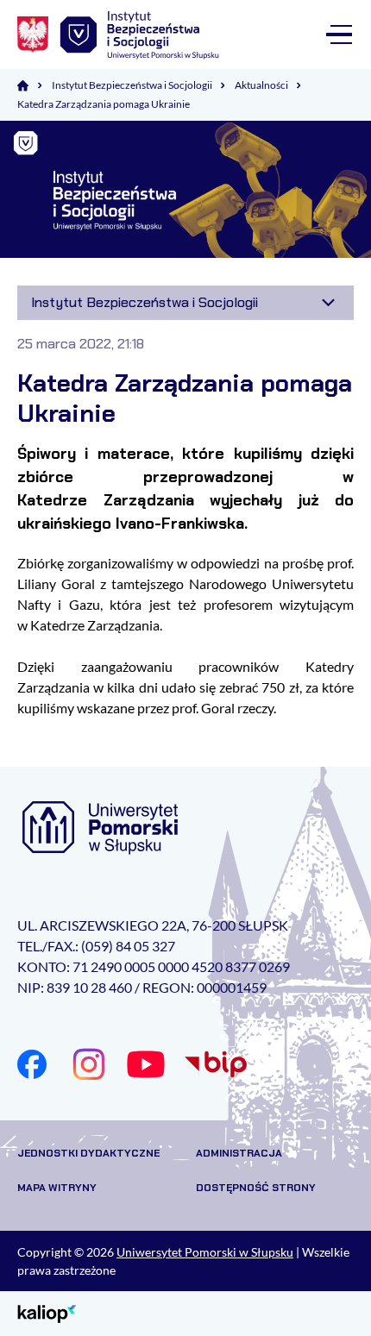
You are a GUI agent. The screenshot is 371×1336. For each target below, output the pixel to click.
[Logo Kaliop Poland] (47, 1312)
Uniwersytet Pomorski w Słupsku (204, 1252)
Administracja (239, 1153)
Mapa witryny (57, 1188)
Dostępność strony (256, 1188)
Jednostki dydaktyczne (88, 1153)
